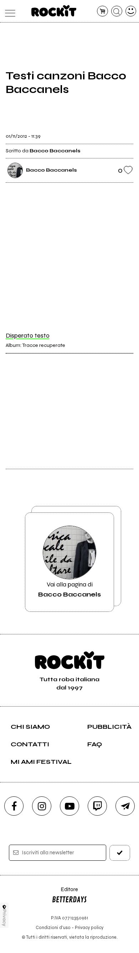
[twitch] (97, 806)
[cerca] (116, 11)
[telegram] (125, 806)
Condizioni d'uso (53, 927)
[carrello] (102, 11)
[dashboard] (131, 11)
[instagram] (41, 806)
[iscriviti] (119, 852)
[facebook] (14, 806)
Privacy (4, 917)
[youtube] (69, 806)
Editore (65, 892)
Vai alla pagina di (69, 589)
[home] (54, 10)
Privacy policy (89, 927)
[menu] (8, 11)
